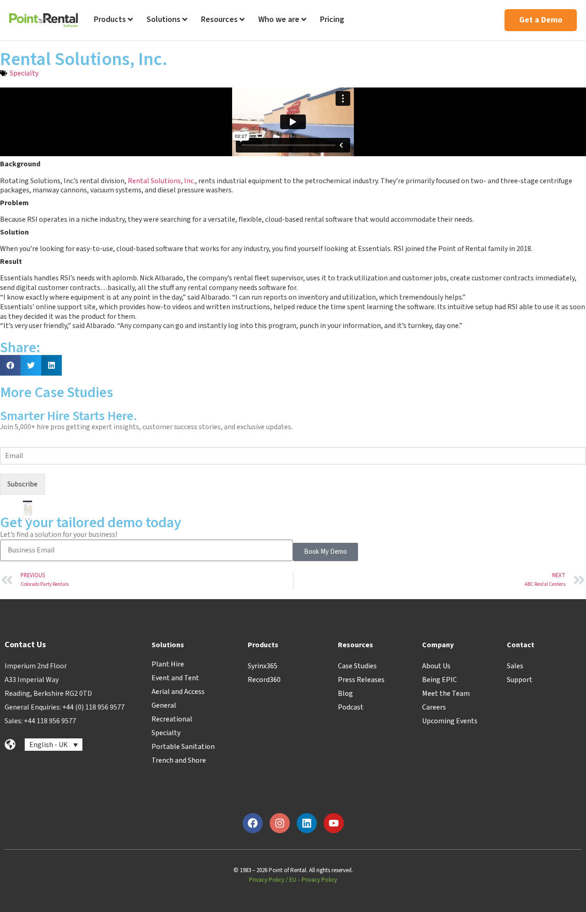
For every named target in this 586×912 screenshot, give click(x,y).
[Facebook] (253, 823)
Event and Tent (175, 678)
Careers (434, 707)
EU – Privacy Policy (313, 880)
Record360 (264, 680)
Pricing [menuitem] (332, 19)
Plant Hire (168, 664)
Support (519, 680)
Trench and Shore (179, 760)
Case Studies (357, 666)
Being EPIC (439, 680)
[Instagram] (280, 823)
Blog (345, 693)
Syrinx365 (262, 666)
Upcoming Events (449, 721)
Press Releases (361, 680)
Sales (515, 666)
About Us (436, 666)
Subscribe (22, 484)
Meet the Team (446, 693)
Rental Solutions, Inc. (161, 181)
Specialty (24, 73)
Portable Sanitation (183, 747)
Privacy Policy (266, 880)
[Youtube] (334, 823)
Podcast (351, 707)
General (164, 705)
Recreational (172, 719)
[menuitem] (113, 20)
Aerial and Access (178, 692)
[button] (10, 365)
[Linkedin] (307, 823)
